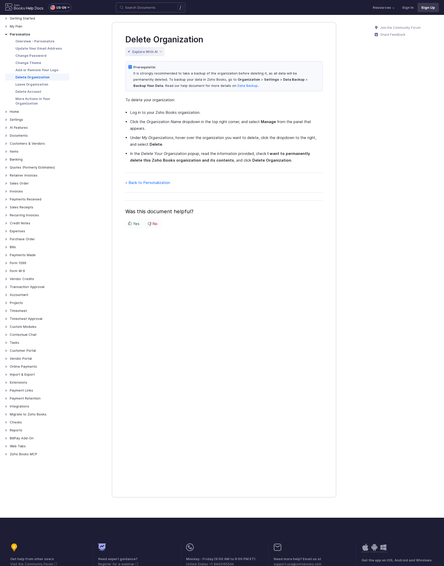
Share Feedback (392, 34)
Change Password (31, 55)
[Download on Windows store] (383, 550)
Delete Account (28, 91)
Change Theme (28, 63)
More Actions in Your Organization (32, 101)
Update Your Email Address (38, 48)
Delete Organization (32, 77)
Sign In (408, 7)
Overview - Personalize (34, 41)
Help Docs (34, 8)
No (154, 223)
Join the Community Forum (400, 28)
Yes (136, 223)
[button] (57, 7)
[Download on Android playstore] (365, 550)
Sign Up (428, 7)
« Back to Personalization (147, 182)
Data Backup (247, 85)
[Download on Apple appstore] (374, 550)
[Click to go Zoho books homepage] (15, 7)
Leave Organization (31, 84)
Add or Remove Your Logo (36, 70)
